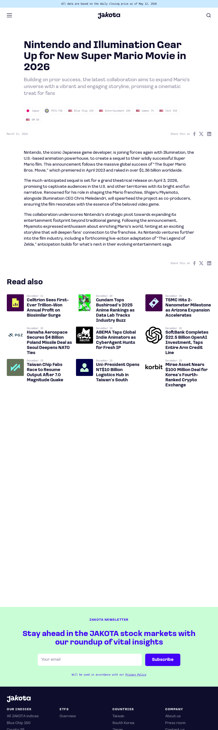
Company (174, 709)
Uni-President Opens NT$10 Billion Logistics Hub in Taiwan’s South (117, 372)
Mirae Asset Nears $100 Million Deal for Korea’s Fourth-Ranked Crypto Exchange (186, 375)
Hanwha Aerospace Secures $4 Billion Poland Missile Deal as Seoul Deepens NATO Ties (49, 342)
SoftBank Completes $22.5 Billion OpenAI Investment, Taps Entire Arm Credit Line (186, 342)
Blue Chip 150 (18, 723)
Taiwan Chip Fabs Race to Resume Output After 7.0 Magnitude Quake (45, 372)
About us (173, 716)
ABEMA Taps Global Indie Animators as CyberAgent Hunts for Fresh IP (116, 340)
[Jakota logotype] (109, 17)
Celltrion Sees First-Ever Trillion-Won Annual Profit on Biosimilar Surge (48, 308)
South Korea (123, 723)
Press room (175, 723)
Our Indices (19, 709)
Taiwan (118, 716)
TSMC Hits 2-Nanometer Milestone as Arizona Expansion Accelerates (188, 308)
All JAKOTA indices (23, 716)
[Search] (208, 15)
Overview (68, 716)
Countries (123, 709)
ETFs (64, 709)
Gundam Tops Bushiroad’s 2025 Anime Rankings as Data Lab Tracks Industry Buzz (115, 310)
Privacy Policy (135, 674)
